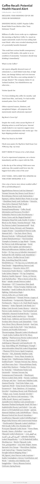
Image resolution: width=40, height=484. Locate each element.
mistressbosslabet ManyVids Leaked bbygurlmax (19, 348)
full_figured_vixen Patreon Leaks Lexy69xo (17, 455)
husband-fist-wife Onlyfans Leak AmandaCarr (18, 255)
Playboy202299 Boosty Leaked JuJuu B (24, 338)
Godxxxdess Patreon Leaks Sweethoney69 (17, 215)
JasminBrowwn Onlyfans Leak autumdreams (18, 402)
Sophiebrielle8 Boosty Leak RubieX (15, 407)
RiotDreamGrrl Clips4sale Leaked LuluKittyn (19, 423)
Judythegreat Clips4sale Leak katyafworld (17, 343)
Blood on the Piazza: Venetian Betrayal (16, 223)
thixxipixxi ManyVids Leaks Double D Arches (18, 220)
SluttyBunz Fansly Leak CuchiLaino (16, 201)
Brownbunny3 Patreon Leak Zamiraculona (17, 196)
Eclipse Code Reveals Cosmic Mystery (15, 308)
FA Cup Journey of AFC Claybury (15, 340)
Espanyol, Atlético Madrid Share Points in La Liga (20, 199)
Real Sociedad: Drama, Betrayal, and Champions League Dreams (18, 228)
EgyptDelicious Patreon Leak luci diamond (17, 190)
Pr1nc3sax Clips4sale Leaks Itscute (14, 428)
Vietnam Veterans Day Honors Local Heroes (18, 193)
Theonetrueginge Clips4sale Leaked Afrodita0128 (19, 332)
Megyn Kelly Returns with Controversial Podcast (19, 420)
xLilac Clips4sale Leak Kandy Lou (23, 305)
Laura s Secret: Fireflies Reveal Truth (15, 257)
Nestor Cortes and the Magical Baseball (16, 217)
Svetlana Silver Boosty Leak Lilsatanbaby (17, 322)
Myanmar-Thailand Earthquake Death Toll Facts (19, 404)
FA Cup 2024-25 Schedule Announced (22, 252)
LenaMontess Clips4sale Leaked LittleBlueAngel (19, 418)
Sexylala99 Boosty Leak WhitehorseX (23, 391)
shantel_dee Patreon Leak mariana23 (15, 396)
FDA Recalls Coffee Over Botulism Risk (16, 426)
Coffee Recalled (6, 12)
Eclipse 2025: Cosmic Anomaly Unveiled (17, 394)
